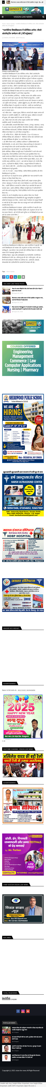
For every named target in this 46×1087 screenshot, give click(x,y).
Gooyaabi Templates (38, 1081)
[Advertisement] (23, 655)
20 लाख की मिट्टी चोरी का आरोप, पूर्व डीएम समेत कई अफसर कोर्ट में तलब (27, 1040)
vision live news (21, 1073)
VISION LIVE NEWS (23, 16)
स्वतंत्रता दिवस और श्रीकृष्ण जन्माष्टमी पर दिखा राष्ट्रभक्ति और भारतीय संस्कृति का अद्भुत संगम (27, 1031)
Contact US (29, 1078)
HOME (16, 1078)
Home (4, 24)
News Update (11, 24)
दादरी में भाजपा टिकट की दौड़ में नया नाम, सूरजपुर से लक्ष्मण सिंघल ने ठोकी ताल (26, 1050)
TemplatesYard (18, 1081)
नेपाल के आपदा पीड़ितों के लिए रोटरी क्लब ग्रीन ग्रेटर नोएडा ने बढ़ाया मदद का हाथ (27, 290)
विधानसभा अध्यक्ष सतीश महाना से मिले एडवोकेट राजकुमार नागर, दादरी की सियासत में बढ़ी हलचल (27, 299)
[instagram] (23, 1014)
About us (21, 1078)
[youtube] (28, 1014)
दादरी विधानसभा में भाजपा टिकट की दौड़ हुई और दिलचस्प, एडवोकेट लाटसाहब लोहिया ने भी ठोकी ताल (26, 1059)
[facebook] (18, 1014)
